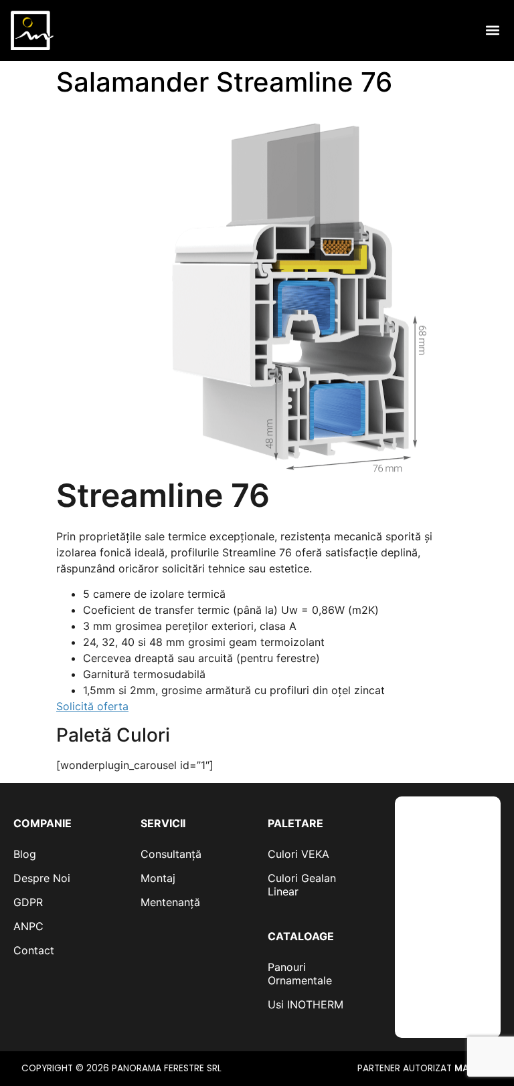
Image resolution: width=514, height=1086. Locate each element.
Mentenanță (170, 902)
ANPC (28, 926)
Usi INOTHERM (305, 1004)
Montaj (158, 878)
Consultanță (171, 854)
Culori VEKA (298, 854)
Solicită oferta (92, 706)
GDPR (28, 902)
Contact (33, 950)
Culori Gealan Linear (302, 884)
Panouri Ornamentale (300, 973)
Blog (24, 854)
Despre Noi (41, 878)
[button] (492, 30)
